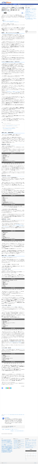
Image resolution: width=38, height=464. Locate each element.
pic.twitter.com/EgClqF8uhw (12, 128)
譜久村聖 (8, 451)
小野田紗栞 (13, 414)
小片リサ (9, 414)
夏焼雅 (7, 446)
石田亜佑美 (11, 450)
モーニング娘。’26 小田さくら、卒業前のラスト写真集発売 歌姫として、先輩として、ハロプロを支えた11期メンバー (30, 441)
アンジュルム (9, 442)
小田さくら (4, 447)
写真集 (3, 446)
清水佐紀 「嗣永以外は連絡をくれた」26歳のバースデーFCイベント (10, 429)
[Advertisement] (7, 394)
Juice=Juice (4, 440)
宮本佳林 (9, 446)
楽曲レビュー (19, 4)
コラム (11, 4)
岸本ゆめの (17, 414)
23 (35, 455)
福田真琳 (2, 451)
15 (33, 454)
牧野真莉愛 (6, 450)
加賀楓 (5, 446)
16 (35, 454)
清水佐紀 (11, 449)
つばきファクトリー (6, 414)
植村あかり (4, 449)
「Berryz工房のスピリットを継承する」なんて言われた (13, 91)
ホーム (3, 4)
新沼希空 (20, 414)
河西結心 (6, 449)
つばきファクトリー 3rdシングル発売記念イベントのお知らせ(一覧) (10, 21)
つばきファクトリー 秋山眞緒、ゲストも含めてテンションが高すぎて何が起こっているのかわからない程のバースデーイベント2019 (19, 444)
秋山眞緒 (5, 451)
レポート (15, 4)
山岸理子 (15, 414)
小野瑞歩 (11, 414)
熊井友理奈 (3, 450)
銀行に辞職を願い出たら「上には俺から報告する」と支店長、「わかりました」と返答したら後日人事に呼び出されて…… (31, 9)
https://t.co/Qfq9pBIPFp (6, 128)
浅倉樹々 (22, 414)
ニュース (7, 4)
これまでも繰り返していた (18, 224)
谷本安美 (3, 415)
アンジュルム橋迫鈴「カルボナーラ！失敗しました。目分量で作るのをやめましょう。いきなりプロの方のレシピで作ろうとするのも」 (31, 18)
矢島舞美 (8, 450)
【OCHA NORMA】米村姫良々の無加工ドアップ (31, 15)
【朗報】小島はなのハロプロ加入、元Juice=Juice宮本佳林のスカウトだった (31, 14)
